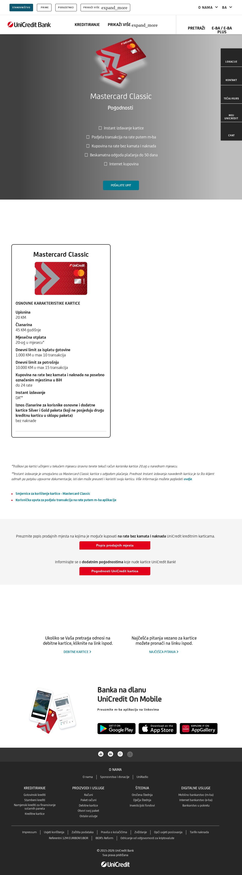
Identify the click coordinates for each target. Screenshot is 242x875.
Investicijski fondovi (142, 805)
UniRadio (142, 777)
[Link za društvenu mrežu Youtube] (101, 753)
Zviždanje (140, 832)
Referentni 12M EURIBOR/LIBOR (68, 838)
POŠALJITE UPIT (121, 185)
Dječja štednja (142, 800)
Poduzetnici (66, 7)
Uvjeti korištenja (54, 832)
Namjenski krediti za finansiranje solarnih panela (35, 806)
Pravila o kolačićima (114, 832)
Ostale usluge (88, 816)
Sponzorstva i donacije (114, 777)
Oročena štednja (142, 795)
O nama (88, 777)
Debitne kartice (76, 652)
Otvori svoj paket (88, 810)
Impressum (29, 832)
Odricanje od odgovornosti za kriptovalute (147, 838)
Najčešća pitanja (162, 652)
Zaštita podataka (83, 832)
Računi (88, 795)
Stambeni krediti (34, 800)
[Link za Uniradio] (130, 754)
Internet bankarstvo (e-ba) (195, 800)
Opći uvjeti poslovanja (168, 832)
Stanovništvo (21, 7)
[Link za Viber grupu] (120, 753)
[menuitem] (231, 57)
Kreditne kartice (34, 813)
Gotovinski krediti (35, 795)
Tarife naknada (199, 832)
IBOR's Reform (104, 838)
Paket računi (88, 800)
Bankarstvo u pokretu (196, 805)
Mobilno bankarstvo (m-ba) (196, 795)
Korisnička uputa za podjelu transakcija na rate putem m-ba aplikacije (66, 500)
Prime (45, 7)
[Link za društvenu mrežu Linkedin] (110, 753)
